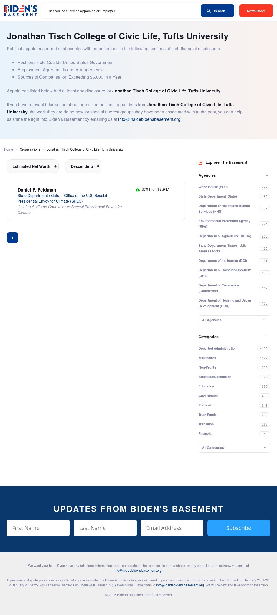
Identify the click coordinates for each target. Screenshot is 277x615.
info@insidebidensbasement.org (149, 119)
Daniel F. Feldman (37, 189)
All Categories (213, 447)
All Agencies (212, 319)
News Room (256, 10)
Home (8, 149)
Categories (209, 336)
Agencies (207, 175)
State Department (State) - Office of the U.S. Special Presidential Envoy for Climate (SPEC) (62, 198)
